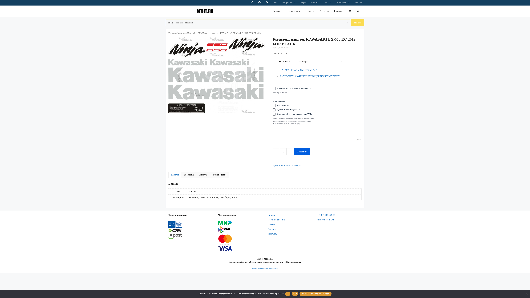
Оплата (311, 11)
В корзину (302, 151)
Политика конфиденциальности (268, 268)
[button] (358, 11)
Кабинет (358, 3)
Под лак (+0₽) (283, 105)
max (275, 3)
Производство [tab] (219, 174)
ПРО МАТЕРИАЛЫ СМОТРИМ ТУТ (298, 70)
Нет (295, 294)
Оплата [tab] (203, 174)
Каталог (276, 11)
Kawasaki (191, 33)
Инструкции (341, 3)
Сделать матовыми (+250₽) (288, 110)
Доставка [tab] (189, 174)
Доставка (324, 11)
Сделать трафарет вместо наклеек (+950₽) (294, 114)
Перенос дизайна (294, 11)
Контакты (338, 11)
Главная (172, 33)
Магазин (181, 33)
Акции (303, 3)
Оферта (254, 268)
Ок (288, 294)
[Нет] (526, 293)
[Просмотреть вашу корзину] (350, 11)
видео (298, 123)
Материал (284, 61)
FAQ (326, 3)
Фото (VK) (315, 3)
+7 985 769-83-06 (326, 215)
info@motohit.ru (289, 3)
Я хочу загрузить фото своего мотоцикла (294, 88)
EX (199, 33)
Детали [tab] (175, 174)
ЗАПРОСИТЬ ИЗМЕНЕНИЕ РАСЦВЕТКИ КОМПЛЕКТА (310, 76)
